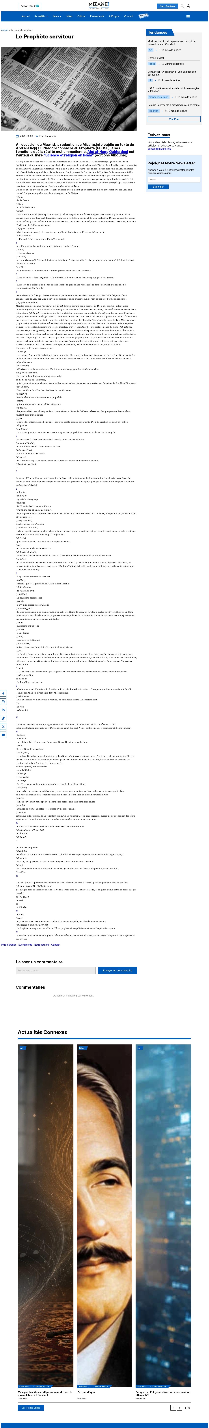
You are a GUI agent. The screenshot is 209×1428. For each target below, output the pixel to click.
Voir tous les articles (31, 1408)
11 (17, 731)
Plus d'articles (9, 944)
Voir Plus (174, 119)
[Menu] (188, 16)
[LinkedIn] (3, 710)
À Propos (114, 16)
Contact (128, 16)
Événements (97, 16)
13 (17, 876)
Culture (81, 16)
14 (17, 911)
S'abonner (158, 186)
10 (17, 717)
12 (17, 823)
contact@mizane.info (159, 148)
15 (17, 932)
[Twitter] (3, 726)
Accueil (25, 16)
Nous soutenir (41, 944)
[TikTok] (3, 718)
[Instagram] (3, 701)
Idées (69, 16)
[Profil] (188, 6)
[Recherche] (182, 6)
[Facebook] (3, 693)
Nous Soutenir (167, 6)
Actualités (41, 16)
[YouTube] (3, 735)
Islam (57, 16)
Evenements (25, 944)
